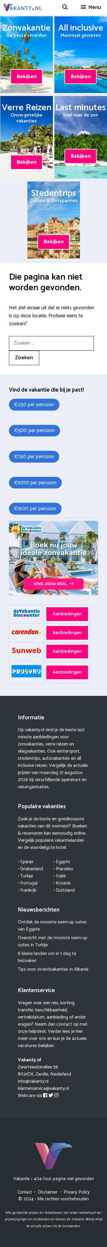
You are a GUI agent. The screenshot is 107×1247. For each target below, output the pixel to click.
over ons (37, 1039)
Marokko (64, 869)
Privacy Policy (77, 1192)
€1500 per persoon (35, 508)
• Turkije (25, 876)
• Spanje (25, 862)
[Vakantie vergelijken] (22, 7)
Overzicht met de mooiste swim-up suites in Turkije (52, 941)
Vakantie (21, 1179)
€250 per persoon (34, 404)
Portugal (28, 883)
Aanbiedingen (67, 614)
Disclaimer (48, 1192)
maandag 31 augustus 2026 (50, 776)
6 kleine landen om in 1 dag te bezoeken (47, 957)
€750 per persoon (34, 456)
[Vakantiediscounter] (53, 594)
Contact (25, 1192)
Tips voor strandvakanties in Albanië (53, 969)
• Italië (60, 876)
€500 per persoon (34, 430)
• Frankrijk (27, 890)
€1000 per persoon (35, 482)
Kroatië (63, 883)
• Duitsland (64, 890)
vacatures (27, 1046)
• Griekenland (30, 869)
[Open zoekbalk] (65, 7)
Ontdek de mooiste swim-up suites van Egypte (52, 925)
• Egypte (62, 862)
